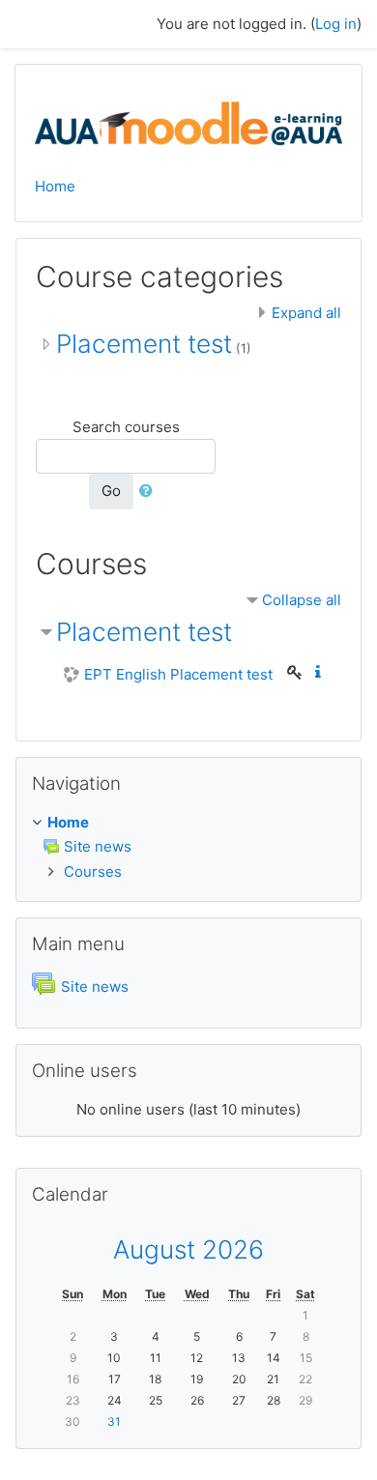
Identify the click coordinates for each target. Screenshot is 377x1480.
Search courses (126, 427)
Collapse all (301, 600)
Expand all (306, 313)
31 (114, 1421)
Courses (93, 871)
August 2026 (188, 1249)
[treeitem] (188, 823)
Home (55, 186)
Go (111, 490)
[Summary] (322, 672)
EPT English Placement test (178, 674)
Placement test (144, 344)
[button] (149, 491)
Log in (336, 24)
